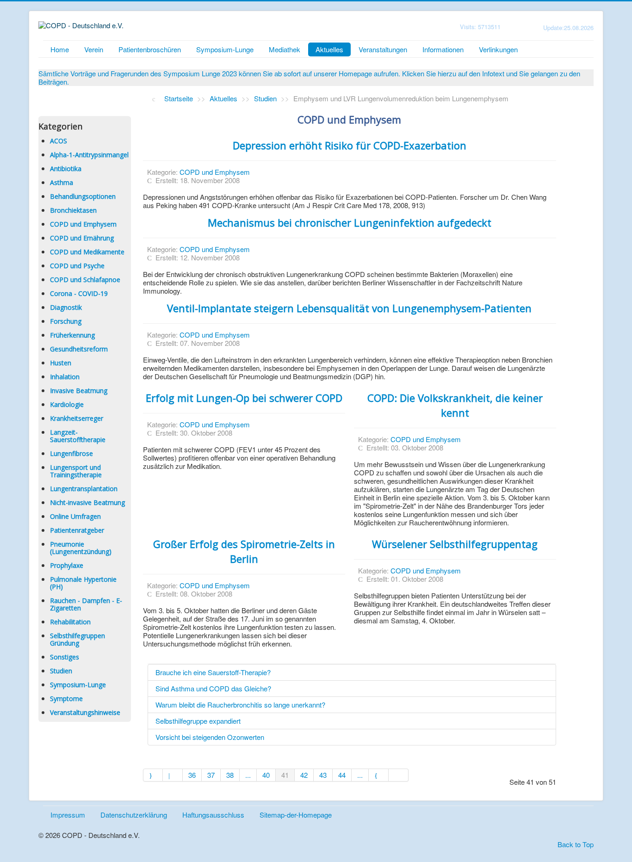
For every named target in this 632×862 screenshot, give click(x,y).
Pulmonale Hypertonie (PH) (83, 583)
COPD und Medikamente (87, 251)
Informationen (443, 49)
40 (266, 775)
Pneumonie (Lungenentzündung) (81, 548)
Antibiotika (65, 168)
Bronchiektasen (73, 210)
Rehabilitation (70, 621)
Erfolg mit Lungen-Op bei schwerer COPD (244, 398)
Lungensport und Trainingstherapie (76, 471)
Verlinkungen (498, 49)
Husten (60, 362)
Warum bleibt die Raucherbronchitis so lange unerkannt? (240, 704)
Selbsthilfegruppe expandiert (198, 721)
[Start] (153, 775)
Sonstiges (64, 657)
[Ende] (399, 775)
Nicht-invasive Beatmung (87, 502)
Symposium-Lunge (225, 49)
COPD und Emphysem (83, 224)
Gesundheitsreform (79, 349)
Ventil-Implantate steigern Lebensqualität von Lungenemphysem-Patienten (349, 308)
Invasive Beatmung (78, 390)
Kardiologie (67, 404)
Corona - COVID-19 (79, 293)
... (248, 775)
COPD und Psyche (77, 265)
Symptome (66, 698)
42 (304, 775)
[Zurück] (173, 775)
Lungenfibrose (71, 453)
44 (342, 775)
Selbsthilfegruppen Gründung (77, 639)
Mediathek (284, 49)
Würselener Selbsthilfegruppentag (455, 544)
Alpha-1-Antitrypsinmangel (89, 154)
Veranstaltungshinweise (85, 712)
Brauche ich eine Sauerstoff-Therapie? (213, 672)
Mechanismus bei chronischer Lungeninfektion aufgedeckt (349, 222)
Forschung (65, 321)
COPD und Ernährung (82, 238)
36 (192, 775)
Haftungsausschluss (213, 814)
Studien (61, 670)
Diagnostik (66, 307)
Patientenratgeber (77, 530)
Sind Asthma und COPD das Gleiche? (213, 688)
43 (323, 775)
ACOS (58, 140)
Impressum (67, 814)
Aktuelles (329, 49)
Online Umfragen (75, 516)
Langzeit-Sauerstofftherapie (77, 436)
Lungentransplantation (84, 488)
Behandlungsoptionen (83, 196)
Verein (93, 49)
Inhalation (65, 376)
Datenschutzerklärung (133, 814)
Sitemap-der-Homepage (296, 814)
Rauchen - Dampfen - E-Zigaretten (86, 604)
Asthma (61, 182)
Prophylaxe (66, 565)
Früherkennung (72, 335)
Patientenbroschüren (149, 49)
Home (59, 49)
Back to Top (576, 844)
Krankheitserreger (76, 418)
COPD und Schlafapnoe (85, 279)
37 (211, 775)
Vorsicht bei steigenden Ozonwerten (209, 737)
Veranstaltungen (383, 49)
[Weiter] (379, 775)
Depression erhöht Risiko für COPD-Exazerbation (349, 145)
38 (230, 775)
